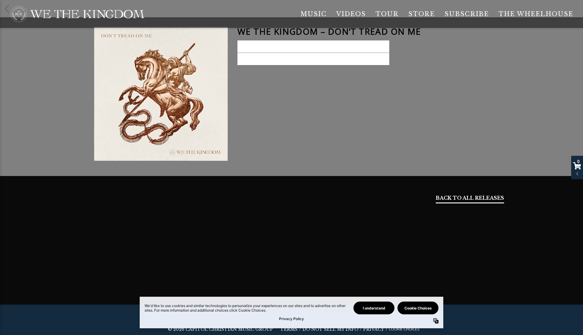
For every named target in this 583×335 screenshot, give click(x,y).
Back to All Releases (470, 198)
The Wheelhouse (536, 14)
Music (314, 14)
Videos (351, 14)
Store (421, 14)
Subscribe (467, 14)
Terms (289, 329)
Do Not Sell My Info (330, 329)
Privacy (373, 329)
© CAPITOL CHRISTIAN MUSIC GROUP (220, 329)
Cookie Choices (404, 329)
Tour (387, 14)
